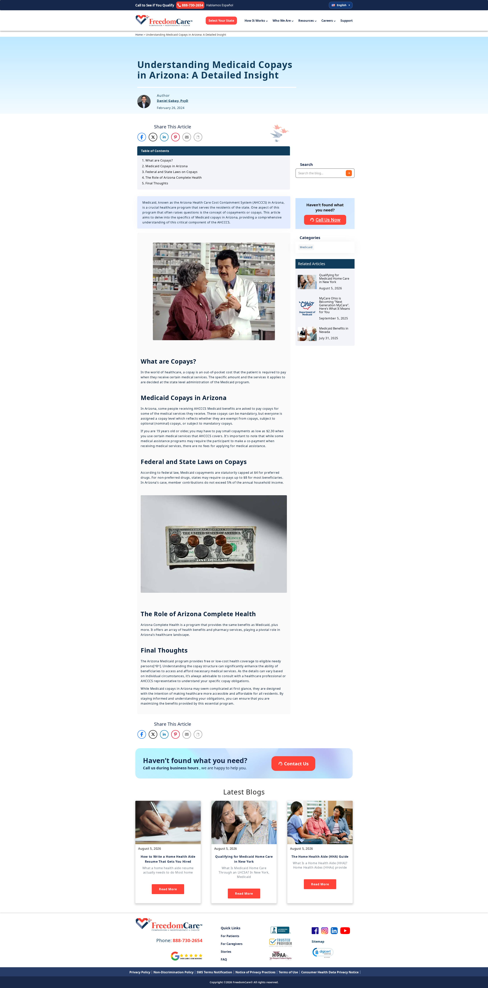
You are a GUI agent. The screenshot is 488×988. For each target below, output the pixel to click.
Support (346, 20)
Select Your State (221, 20)
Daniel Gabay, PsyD (172, 101)
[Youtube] (345, 930)
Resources (306, 20)
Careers (327, 20)
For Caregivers (231, 944)
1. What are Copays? (157, 160)
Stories (226, 952)
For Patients (230, 936)
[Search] (349, 173)
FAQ (224, 959)
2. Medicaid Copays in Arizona (165, 166)
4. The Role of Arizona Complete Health (172, 177)
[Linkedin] (334, 930)
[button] (142, 137)
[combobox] (325, 173)
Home (139, 34)
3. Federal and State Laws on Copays (169, 172)
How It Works (255, 20)
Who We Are (282, 20)
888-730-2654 (179, 940)
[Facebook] (315, 930)
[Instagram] (324, 930)
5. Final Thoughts (155, 183)
